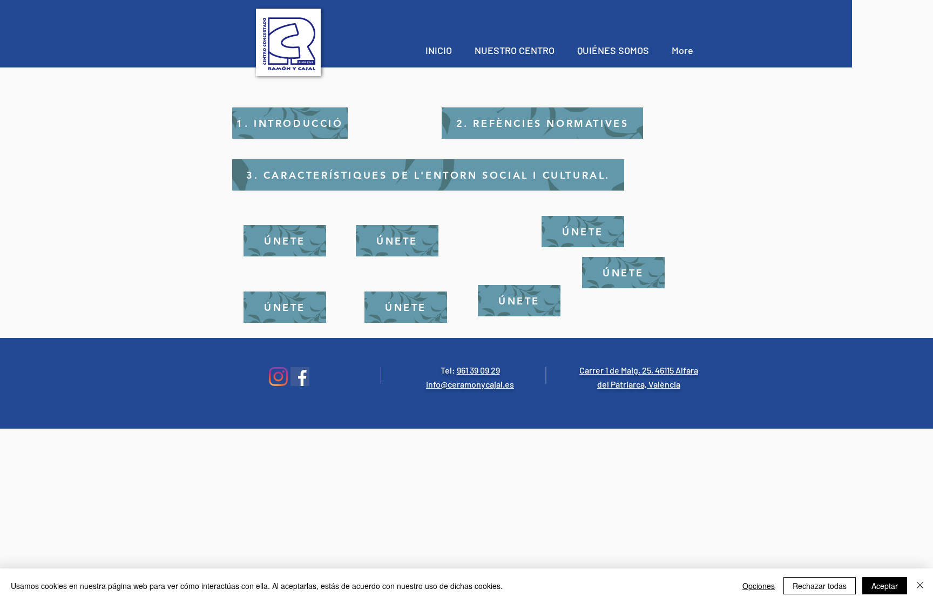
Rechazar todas (820, 585)
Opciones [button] (758, 585)
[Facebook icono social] (299, 376)
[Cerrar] (920, 585)
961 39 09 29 (478, 370)
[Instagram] (278, 376)
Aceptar (884, 585)
